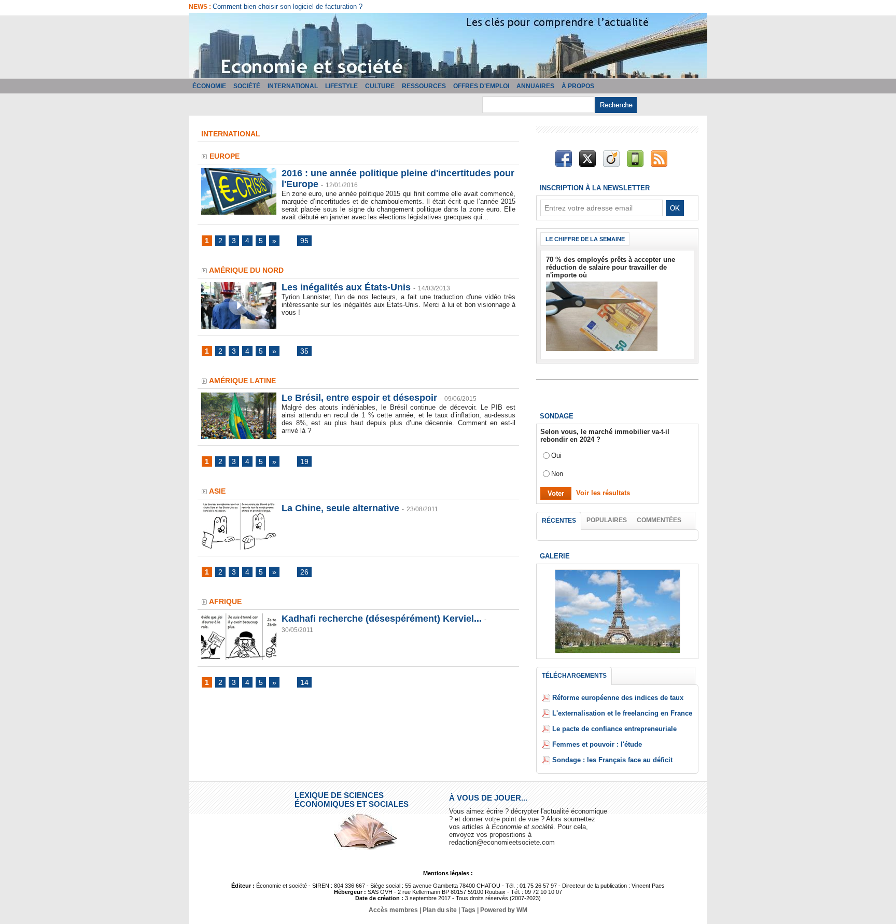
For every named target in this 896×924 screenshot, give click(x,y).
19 (304, 461)
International (293, 86)
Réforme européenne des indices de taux (617, 698)
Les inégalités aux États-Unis (346, 287)
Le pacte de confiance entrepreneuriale (614, 729)
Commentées (659, 520)
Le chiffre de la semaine (585, 239)
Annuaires (535, 86)
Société (246, 86)
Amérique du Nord (246, 270)
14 (304, 682)
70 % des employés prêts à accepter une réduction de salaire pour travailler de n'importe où (610, 267)
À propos (578, 86)
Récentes (559, 520)
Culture (380, 86)
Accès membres (393, 910)
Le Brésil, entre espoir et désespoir (359, 398)
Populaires (606, 520)
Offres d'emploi (481, 86)
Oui (556, 455)
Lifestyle (341, 86)
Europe (224, 156)
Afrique (225, 601)
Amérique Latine (242, 380)
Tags (468, 910)
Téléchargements (574, 675)
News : (201, 6)
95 (304, 240)
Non (557, 474)
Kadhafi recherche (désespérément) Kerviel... (382, 618)
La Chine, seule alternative (340, 508)
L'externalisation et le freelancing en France (622, 713)
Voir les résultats (603, 493)
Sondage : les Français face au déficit (612, 760)
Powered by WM (503, 910)
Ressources (424, 86)
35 (304, 351)
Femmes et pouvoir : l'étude (597, 744)
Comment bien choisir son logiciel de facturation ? (287, 6)
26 (304, 572)
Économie (209, 86)
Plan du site (440, 910)
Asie (217, 491)
